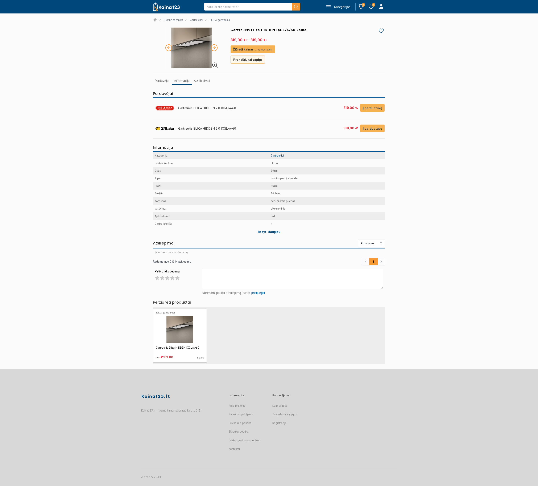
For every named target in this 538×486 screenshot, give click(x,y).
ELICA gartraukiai (220, 20)
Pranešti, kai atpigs (247, 59)
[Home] (155, 20)
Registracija (279, 423)
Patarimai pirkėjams (241, 414)
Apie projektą (237, 406)
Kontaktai (234, 449)
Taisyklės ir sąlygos (284, 414)
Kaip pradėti (279, 406)
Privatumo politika (240, 423)
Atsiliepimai (202, 80)
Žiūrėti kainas (253, 49)
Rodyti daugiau (269, 232)
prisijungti (258, 293)
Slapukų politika (239, 431)
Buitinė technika (173, 20)
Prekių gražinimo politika (244, 440)
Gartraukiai (196, 20)
